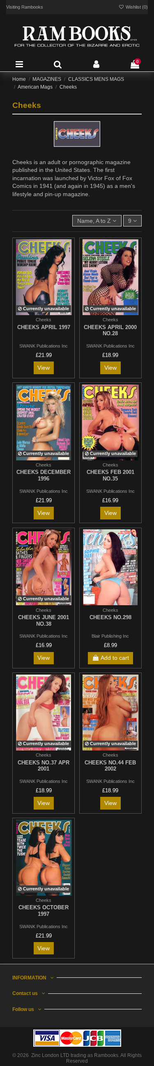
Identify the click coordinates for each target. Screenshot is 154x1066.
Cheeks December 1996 (43, 475)
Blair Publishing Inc (110, 636)
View (43, 367)
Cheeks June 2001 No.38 (43, 620)
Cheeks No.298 (110, 617)
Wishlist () (136, 7)
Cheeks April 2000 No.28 (110, 330)
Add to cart (115, 657)
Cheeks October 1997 (43, 910)
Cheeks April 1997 (43, 327)
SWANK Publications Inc (43, 345)
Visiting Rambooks (24, 7)
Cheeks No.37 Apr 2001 (43, 765)
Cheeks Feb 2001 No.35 (110, 475)
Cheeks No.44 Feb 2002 (110, 765)
